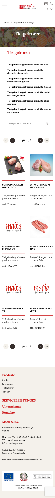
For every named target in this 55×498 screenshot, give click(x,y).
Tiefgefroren (18, 22)
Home (7, 22)
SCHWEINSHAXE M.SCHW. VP (11, 248)
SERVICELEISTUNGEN (19, 400)
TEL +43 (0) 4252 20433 (13, 440)
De (47, 8)
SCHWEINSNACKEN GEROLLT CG (12, 186)
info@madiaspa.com (12, 443)
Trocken (6, 392)
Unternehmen (11, 406)
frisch (4, 380)
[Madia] (28, 8)
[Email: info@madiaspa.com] (47, 3)
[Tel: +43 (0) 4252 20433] (51, 3)
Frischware (7, 384)
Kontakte (8, 412)
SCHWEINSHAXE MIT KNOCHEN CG (41, 186)
